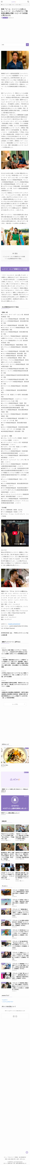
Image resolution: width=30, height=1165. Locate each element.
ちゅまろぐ (5, 999)
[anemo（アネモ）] (15, 1)
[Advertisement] (15, 31)
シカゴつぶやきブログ (7, 1001)
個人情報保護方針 (22, 1157)
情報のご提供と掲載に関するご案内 (12, 1159)
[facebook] (14, 1016)
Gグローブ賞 (5, 17)
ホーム (5, 1157)
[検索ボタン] (28, 1)
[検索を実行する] (27, 44)
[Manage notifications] (27, 1152)
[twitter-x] (16, 1016)
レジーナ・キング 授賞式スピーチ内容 (15, 256)
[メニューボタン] (1, 1)
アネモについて (11, 1157)
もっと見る (15, 704)
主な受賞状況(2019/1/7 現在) (14, 258)
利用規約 (16, 1157)
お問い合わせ (22, 1159)
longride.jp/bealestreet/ (14, 624)
